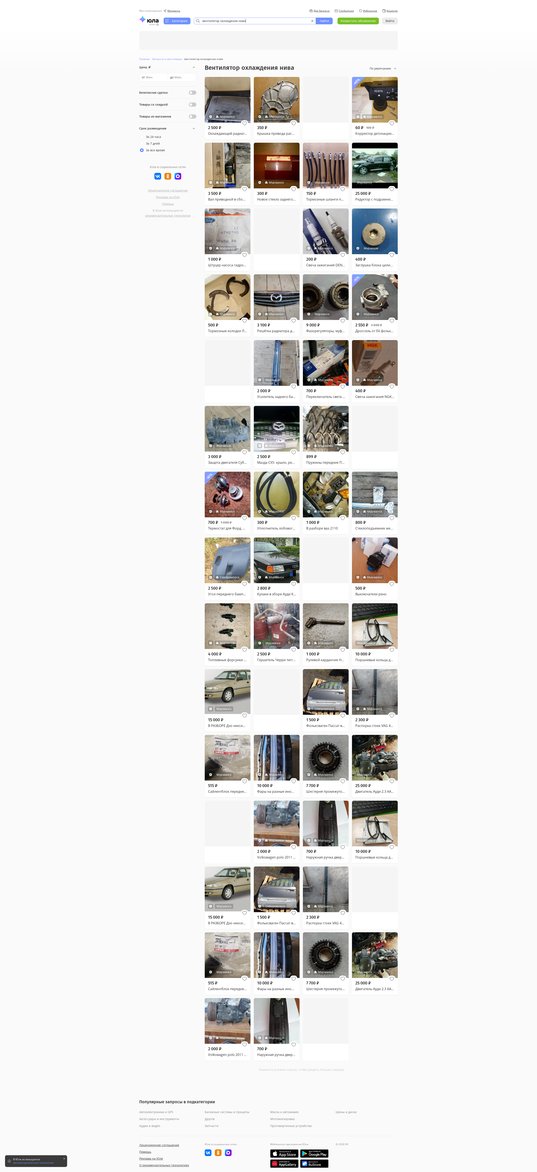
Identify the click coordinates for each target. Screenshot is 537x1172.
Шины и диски (346, 1112)
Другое (210, 1119)
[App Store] (284, 1153)
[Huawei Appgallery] (284, 1163)
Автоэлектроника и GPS (156, 1112)
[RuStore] (314, 1163)
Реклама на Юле (168, 197)
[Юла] (149, 19)
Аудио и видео (149, 1126)
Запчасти (211, 1126)
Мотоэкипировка (282, 1119)
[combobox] (255, 21)
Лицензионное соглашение (168, 190)
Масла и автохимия (284, 1112)
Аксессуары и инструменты (159, 1119)
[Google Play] (314, 1153)
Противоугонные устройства (291, 1126)
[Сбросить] (312, 21)
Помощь (168, 204)
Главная (144, 59)
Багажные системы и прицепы (227, 1112)
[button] (244, 123)
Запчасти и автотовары (167, 59)
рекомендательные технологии (168, 216)
